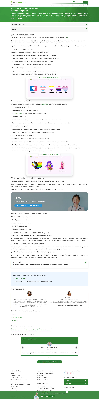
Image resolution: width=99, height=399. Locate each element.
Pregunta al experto (61, 5)
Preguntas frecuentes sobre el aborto (20, 379)
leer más (29, 354)
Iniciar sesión (77, 1)
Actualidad (79, 5)
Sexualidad (15, 320)
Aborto (12, 373)
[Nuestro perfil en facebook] (65, 373)
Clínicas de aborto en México (44, 385)
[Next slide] (76, 347)
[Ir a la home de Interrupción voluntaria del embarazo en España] (21, 2)
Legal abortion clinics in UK (44, 390)
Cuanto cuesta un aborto (17, 377)
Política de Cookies (42, 379)
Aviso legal (40, 375)
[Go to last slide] (23, 347)
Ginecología (14, 388)
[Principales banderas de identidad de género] (49, 88)
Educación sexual (18, 8)
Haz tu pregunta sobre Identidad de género (50, 361)
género (66, 37)
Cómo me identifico (31, 329)
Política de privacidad (42, 377)
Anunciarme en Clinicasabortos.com (46, 373)
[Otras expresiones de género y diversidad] (49, 165)
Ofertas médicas (71, 5)
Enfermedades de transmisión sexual (20, 384)
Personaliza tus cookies (69, 387)
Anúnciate (86, 1)
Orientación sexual (17, 113)
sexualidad (45, 104)
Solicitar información (49, 396)
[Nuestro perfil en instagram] (68, 373)
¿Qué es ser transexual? (29, 339)
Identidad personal (45, 329)
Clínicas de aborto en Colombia (45, 388)
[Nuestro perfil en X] (74, 373)
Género (25, 8)
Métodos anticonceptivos (17, 382)
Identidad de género (20, 278)
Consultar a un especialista (28, 205)
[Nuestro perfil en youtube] (71, 373)
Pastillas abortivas (15, 375)
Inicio (12, 8)
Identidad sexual (17, 329)
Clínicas (53, 5)
